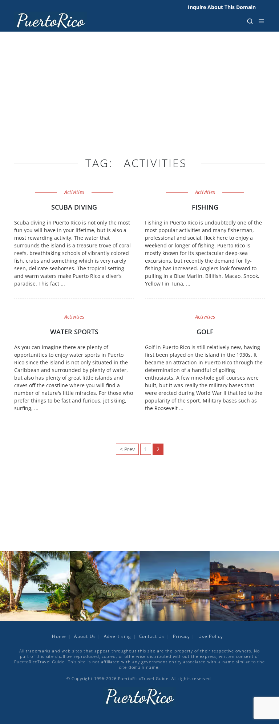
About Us (85, 636)
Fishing (205, 207)
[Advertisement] (139, 102)
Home (59, 636)
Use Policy (210, 636)
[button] (250, 21)
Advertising (117, 636)
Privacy (181, 636)
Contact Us (152, 636)
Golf (205, 331)
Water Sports (74, 331)
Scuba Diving (74, 207)
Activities (74, 192)
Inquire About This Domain (222, 7)
